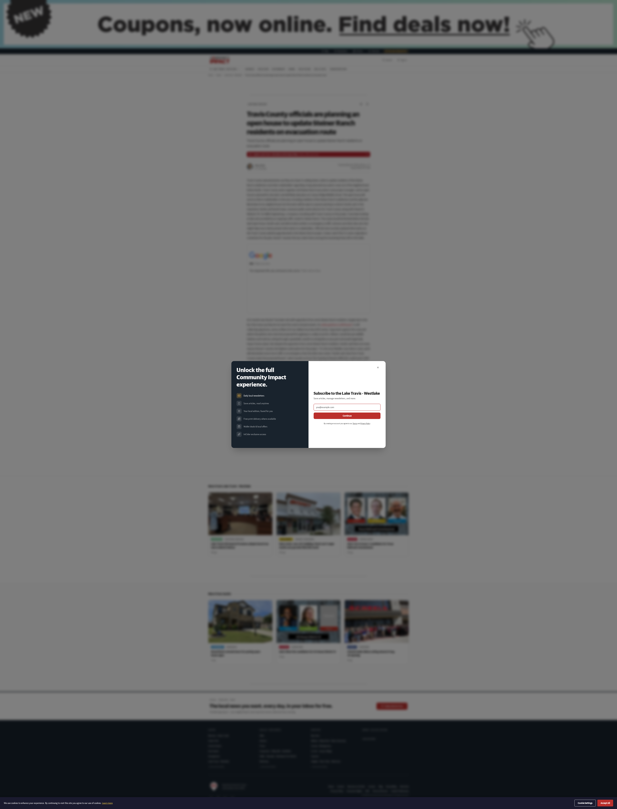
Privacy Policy (365, 423)
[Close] (377, 367)
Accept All (605, 803)
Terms (355, 423)
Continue (347, 415)
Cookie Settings (585, 803)
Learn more (107, 803)
